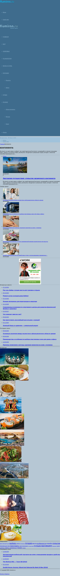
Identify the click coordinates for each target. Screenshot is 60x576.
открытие (56, 543)
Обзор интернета (10, 109)
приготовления (23, 546)
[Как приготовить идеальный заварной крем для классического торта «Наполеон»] (10, 540)
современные (13, 547)
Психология (7, 58)
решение (54, 546)
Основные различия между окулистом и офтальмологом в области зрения (23, 200)
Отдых (5, 95)
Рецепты (8, 80)
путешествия (39, 546)
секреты (2, 547)
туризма (24, 547)
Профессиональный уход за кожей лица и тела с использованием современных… (25, 255)
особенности (41, 543)
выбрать (13, 543)
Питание (6, 73)
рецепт (48, 545)
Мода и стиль (7, 66)
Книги (7, 124)
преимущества (5, 546)
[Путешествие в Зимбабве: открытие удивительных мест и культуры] (14, 477)
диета (18, 543)
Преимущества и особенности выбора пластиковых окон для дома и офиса (23, 214)
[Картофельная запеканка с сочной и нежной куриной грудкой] (14, 380)
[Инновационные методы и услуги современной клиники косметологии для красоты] (11, 240)
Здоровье (6, 51)
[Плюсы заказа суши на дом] (12, 429)
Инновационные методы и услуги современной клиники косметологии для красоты (25, 241)
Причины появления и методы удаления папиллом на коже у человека (22, 227)
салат (58, 546)
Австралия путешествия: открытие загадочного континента (29, 178)
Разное (5, 102)
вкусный (5, 543)
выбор (8, 543)
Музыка (8, 116)
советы (7, 548)
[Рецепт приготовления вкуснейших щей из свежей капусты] (7, 396)
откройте (49, 543)
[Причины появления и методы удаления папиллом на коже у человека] (11, 226)
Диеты (7, 87)
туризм (19, 548)
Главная (2, 144)
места (34, 543)
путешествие (31, 546)
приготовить (14, 546)
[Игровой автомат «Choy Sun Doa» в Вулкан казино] (10, 412)
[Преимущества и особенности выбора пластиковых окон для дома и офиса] (11, 212)
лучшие (28, 543)
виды (1, 543)
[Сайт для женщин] (7, 4)
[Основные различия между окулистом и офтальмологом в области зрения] (11, 199)
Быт (4, 44)
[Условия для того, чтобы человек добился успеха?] (12, 510)
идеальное (22, 543)
